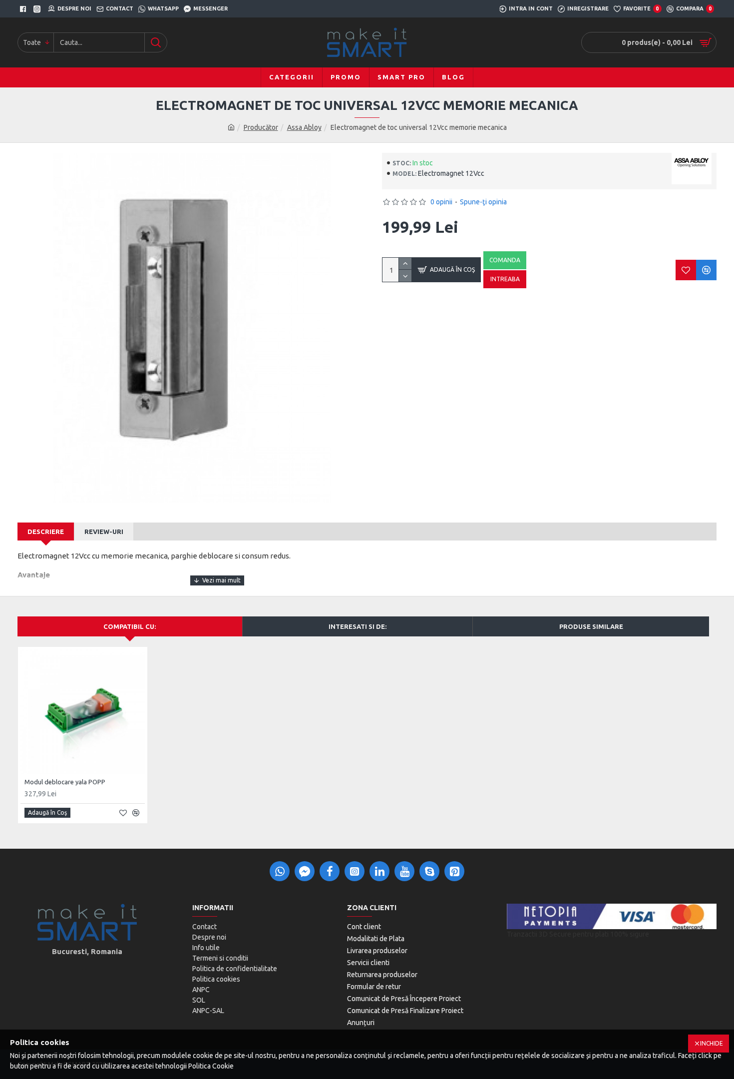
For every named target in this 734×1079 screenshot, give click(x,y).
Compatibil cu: (129, 626)
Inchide (711, 1043)
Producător (261, 127)
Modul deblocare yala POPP (64, 781)
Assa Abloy (304, 127)
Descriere (45, 531)
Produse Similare (591, 626)
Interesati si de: (357, 626)
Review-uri (103, 531)
